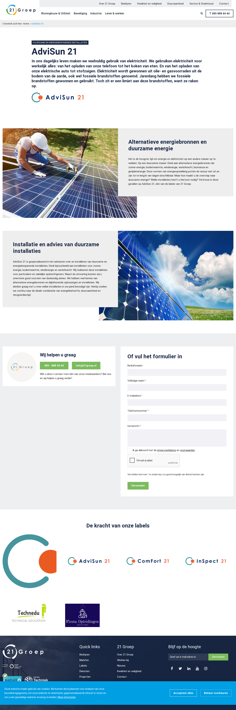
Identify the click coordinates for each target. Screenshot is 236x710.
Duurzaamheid (175, 3)
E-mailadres (134, 395)
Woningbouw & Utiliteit (55, 13)
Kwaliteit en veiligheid (149, 3)
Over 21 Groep (107, 3)
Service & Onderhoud (201, 3)
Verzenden (138, 485)
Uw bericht (133, 426)
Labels (83, 665)
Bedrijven (126, 3)
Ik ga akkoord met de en (164, 450)
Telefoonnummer (137, 410)
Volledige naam (136, 380)
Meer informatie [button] (67, 697)
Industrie (96, 13)
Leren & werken (114, 13)
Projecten (85, 676)
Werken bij (123, 660)
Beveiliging (80, 13)
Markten (84, 660)
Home (26, 23)
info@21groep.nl (86, 365)
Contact (224, 3)
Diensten (84, 671)
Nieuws (121, 665)
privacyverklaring (166, 450)
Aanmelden (218, 656)
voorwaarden (187, 450)
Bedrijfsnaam (135, 365)
